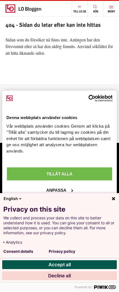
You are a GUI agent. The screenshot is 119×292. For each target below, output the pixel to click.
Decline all (59, 275)
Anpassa (56, 190)
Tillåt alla (59, 174)
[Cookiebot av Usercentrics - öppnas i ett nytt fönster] (88, 98)
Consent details (18, 251)
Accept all (59, 264)
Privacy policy (62, 251)
